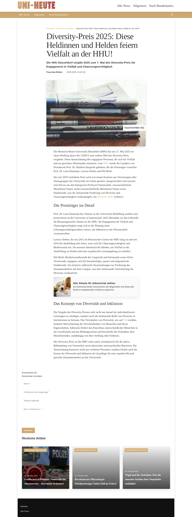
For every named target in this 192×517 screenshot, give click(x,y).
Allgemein (139, 5)
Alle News (123, 5)
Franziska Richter (54, 72)
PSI (125, 319)
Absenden (28, 430)
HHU (106, 163)
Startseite (50, 28)
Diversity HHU (105, 196)
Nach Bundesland (160, 5)
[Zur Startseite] (37, 8)
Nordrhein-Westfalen (65, 28)
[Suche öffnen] (172, 14)
